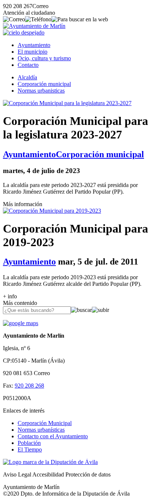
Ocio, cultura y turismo (44, 58)
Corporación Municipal (45, 423)
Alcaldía (27, 77)
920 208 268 (29, 385)
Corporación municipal (44, 84)
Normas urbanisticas (41, 90)
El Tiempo (30, 449)
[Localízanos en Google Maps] (20, 323)
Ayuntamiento (34, 45)
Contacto (28, 65)
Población (29, 443)
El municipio (32, 51)
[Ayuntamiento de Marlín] (34, 26)
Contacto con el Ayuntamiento (53, 436)
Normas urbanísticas (41, 430)
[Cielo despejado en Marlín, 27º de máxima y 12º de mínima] (23, 32)
